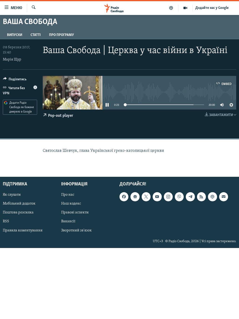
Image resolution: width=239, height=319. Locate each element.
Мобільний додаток (19, 204)
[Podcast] (212, 196)
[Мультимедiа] (185, 8)
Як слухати (12, 195)
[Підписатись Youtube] (157, 196)
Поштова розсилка (18, 212)
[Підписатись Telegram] (190, 196)
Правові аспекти (75, 212)
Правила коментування (22, 230)
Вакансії (68, 221)
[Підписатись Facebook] (124, 196)
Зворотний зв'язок (76, 230)
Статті (36, 35)
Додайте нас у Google (212, 8)
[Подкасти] (171, 8)
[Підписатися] (223, 196)
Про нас (67, 195)
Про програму (61, 35)
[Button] (15, 80)
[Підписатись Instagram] (168, 196)
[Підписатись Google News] (134, 196)
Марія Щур (12, 59)
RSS (6, 221)
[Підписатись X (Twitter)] (146, 196)
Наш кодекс (71, 204)
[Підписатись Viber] (179, 196)
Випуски (14, 35)
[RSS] (201, 196)
